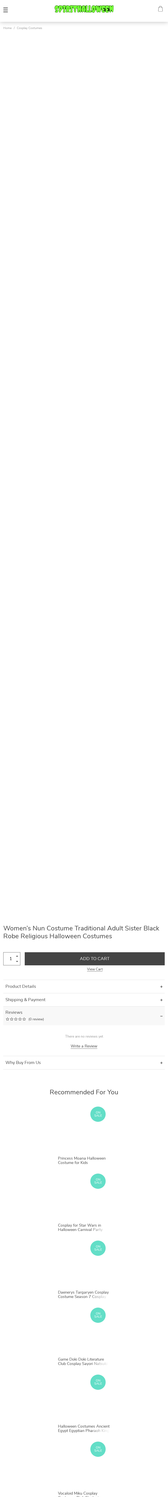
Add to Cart (95, 959)
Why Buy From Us (23, 1062)
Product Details (20, 986)
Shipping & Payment (25, 1000)
